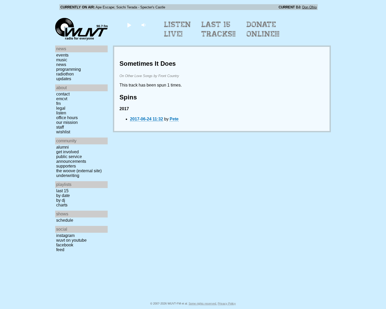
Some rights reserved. (203, 303)
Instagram (65, 235)
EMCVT (61, 99)
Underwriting (67, 175)
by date (63, 195)
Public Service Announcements (71, 159)
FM (58, 103)
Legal (60, 108)
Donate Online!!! (263, 29)
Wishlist (63, 132)
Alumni (62, 147)
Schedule (64, 220)
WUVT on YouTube (71, 240)
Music (61, 60)
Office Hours (67, 117)
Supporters (66, 166)
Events (62, 55)
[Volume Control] (144, 25)
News (61, 64)
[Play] (129, 25)
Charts (61, 205)
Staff (60, 127)
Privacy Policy (227, 303)
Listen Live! (177, 29)
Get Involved (67, 152)
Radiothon (65, 74)
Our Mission (67, 122)
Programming (68, 69)
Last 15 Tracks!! (218, 29)
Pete (174, 119)
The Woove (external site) (79, 171)
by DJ (60, 200)
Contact (63, 94)
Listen (61, 113)
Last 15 (62, 191)
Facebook (64, 245)
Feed (60, 249)
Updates (63, 79)
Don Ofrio (309, 7)
